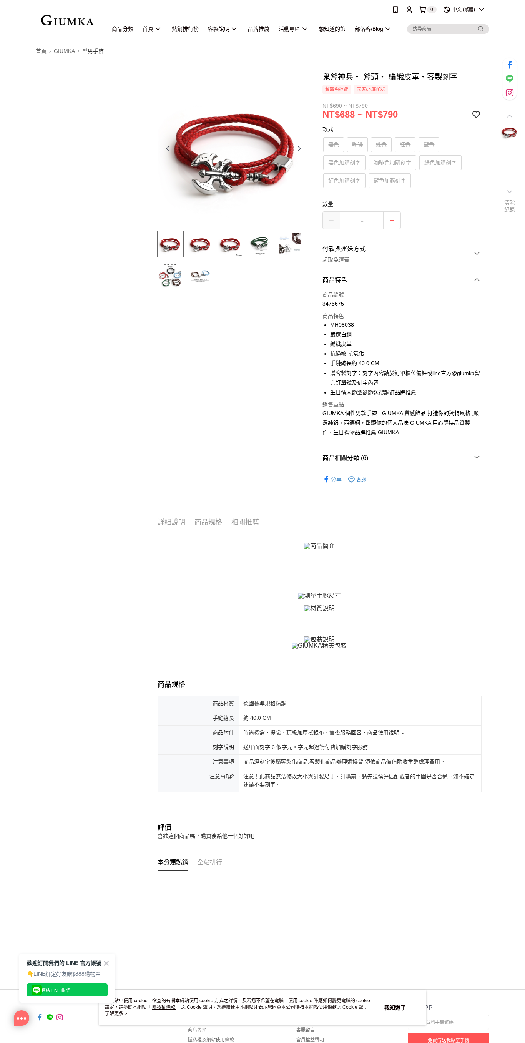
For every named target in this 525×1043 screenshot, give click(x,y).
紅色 (405, 144)
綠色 (381, 144)
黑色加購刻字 (344, 162)
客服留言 (305, 1030)
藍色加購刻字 (390, 181)
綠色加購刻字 (440, 162)
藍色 (429, 144)
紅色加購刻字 (344, 181)
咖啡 (357, 144)
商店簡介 (197, 1030)
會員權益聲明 (310, 1040)
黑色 (333, 144)
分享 (336, 479)
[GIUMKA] (67, 20)
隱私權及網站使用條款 (211, 1040)
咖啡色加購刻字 (392, 162)
